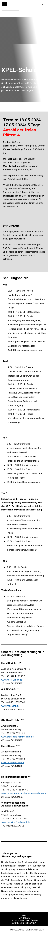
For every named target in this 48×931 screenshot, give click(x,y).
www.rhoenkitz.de (10, 706)
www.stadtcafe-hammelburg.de (17, 736)
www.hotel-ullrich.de (11, 679)
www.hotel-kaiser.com (12, 762)
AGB (24, 915)
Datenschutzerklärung (24, 920)
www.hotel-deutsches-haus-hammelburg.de (23, 793)
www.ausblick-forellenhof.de (15, 822)
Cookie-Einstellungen (24, 923)
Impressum (24, 918)
